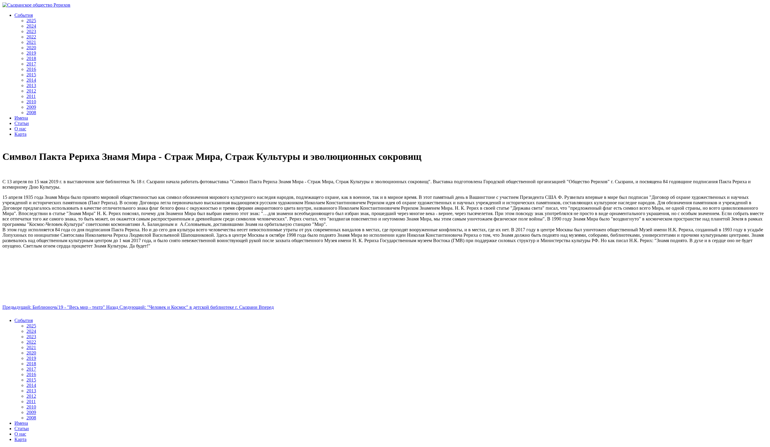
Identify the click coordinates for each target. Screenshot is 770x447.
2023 (31, 31)
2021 (31, 42)
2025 (31, 20)
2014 (31, 80)
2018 (31, 58)
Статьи (21, 123)
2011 (31, 96)
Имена (21, 117)
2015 (31, 74)
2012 (31, 90)
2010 (31, 101)
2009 (31, 107)
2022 (31, 36)
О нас (20, 128)
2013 (31, 85)
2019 (31, 53)
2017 (31, 63)
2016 (31, 69)
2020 (31, 47)
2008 (31, 112)
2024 (31, 26)
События (23, 15)
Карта (20, 134)
